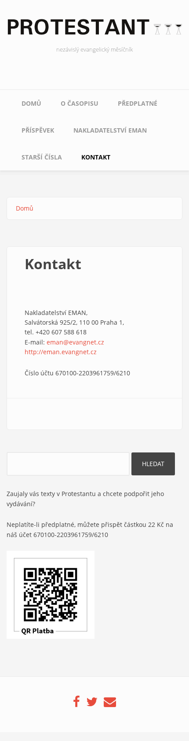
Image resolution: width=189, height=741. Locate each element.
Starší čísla (42, 157)
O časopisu (79, 103)
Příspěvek (38, 130)
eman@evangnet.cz (75, 342)
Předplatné (137, 103)
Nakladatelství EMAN (110, 130)
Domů (31, 103)
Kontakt (95, 157)
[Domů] (94, 29)
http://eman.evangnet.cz (61, 352)
